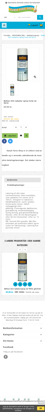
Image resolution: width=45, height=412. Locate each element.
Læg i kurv (10, 135)
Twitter (10, 141)
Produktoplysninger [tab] (15, 185)
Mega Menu (4, 25)
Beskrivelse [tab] (12, 180)
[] (40, 17)
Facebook (4, 141)
